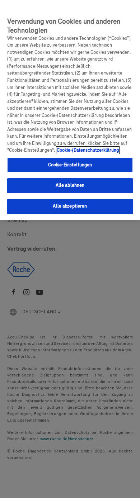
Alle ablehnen (70, 185)
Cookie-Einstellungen (70, 165)
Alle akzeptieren (70, 206)
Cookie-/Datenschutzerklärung (88, 150)
